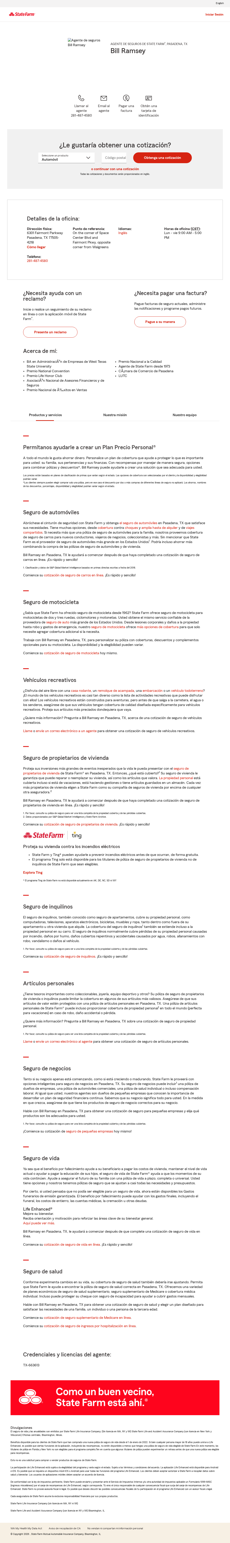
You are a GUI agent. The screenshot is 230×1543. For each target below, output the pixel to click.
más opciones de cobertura (158, 627)
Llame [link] (27, 731)
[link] (104, 106)
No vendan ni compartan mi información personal (115, 1528)
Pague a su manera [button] (160, 322)
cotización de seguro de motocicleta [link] (71, 653)
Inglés (122, 233)
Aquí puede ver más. (39, 1223)
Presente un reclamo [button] (50, 332)
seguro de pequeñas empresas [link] (89, 1131)
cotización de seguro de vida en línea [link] (72, 1244)
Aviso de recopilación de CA (65, 1528)
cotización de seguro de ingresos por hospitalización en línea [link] (90, 1326)
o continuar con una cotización (115, 169)
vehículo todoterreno (187, 691)
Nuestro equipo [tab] (185, 415)
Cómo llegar (36, 247)
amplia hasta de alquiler (160, 528)
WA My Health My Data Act (26, 1528)
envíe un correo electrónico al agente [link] (64, 1041)
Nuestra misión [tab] (115, 415)
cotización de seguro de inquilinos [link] (69, 956)
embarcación (153, 691)
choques (131, 528)
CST (195, 229)
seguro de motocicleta (108, 627)
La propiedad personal (176, 778)
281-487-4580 (37, 261)
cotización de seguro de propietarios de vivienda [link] (80, 824)
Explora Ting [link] (32, 872)
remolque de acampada (116, 691)
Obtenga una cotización (162, 158)
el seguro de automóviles (138, 523)
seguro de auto (57, 622)
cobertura (105, 528)
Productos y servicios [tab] (45, 415)
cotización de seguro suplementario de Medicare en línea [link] (87, 1318)
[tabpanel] (115, 240)
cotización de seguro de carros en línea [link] (73, 575)
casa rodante (81, 691)
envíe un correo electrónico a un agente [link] (66, 731)
